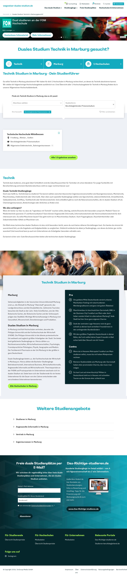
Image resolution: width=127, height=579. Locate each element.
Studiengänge (70, 8)
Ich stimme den (37, 506)
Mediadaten (40, 540)
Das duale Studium (52, 8)
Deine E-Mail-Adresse (25, 486)
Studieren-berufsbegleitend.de (107, 543)
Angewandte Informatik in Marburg (32, 426)
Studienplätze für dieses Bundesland (31, 496)
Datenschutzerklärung (88, 569)
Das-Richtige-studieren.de (105, 540)
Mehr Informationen (41, 35)
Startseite (6, 14)
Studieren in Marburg (25, 419)
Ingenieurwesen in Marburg (28, 442)
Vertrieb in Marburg (25, 434)
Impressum (69, 569)
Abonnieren (25, 516)
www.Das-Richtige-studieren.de (83, 509)
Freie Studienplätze (88, 8)
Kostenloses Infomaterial (16, 35)
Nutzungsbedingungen (106, 569)
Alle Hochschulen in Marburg (23, 386)
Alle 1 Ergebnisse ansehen (63, 157)
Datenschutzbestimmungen (41, 506)
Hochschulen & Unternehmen (111, 8)
